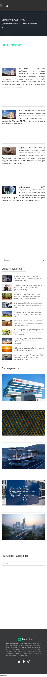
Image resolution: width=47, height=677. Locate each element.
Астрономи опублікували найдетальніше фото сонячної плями (20, 57)
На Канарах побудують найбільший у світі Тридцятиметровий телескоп (19, 136)
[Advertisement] (23, 231)
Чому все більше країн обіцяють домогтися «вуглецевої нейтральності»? (23, 439)
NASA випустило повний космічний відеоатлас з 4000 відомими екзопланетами (19, 176)
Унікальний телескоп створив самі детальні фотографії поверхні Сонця (20, 100)
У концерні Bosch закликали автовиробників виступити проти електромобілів (23, 404)
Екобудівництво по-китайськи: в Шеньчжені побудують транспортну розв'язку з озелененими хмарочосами (23, 544)
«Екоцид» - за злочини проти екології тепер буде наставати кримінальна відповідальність (23, 509)
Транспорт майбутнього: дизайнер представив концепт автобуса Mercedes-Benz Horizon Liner (23, 473)
